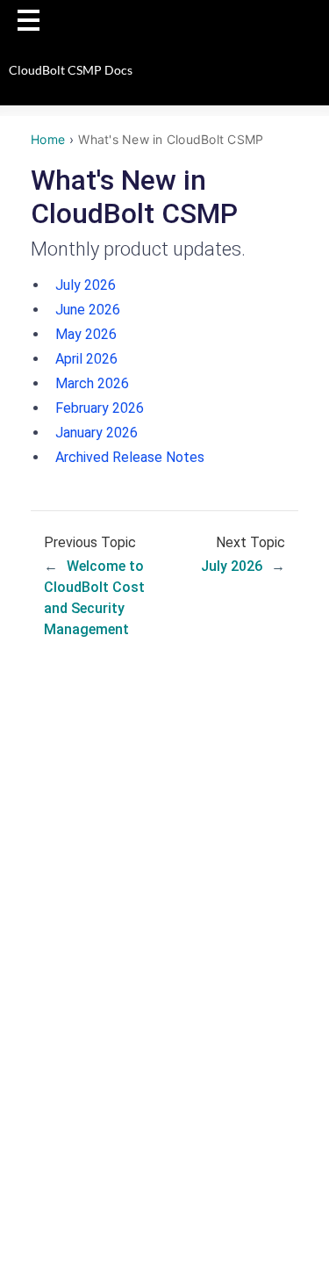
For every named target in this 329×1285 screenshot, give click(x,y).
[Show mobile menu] (28, 20)
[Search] (298, 20)
